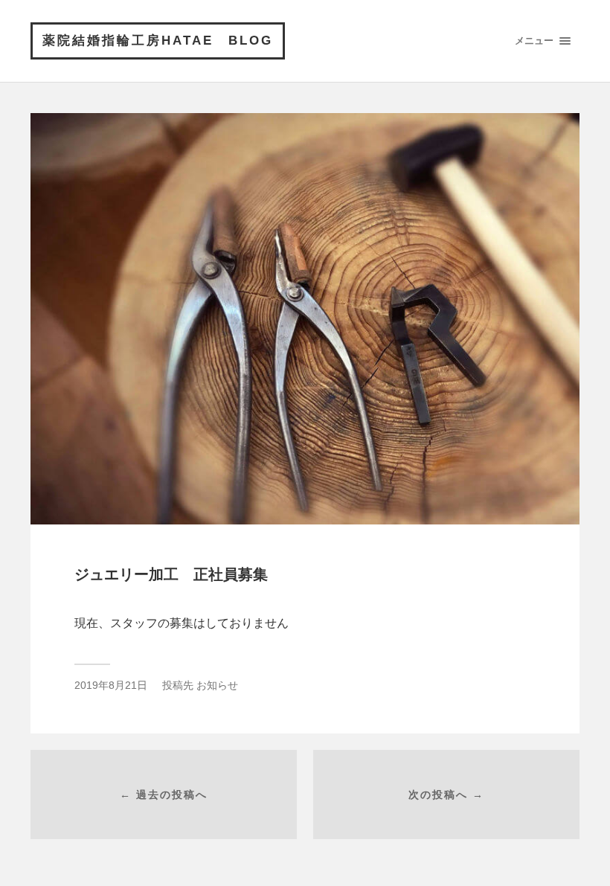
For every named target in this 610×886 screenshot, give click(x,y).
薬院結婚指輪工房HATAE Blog (157, 40)
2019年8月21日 (110, 685)
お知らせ (217, 685)
